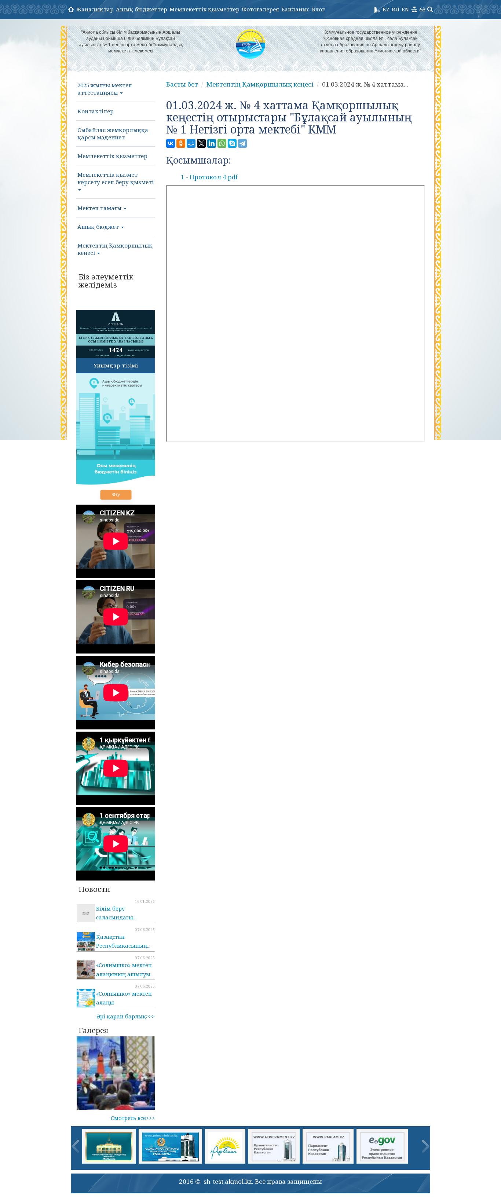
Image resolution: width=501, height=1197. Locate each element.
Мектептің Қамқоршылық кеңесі (115, 249)
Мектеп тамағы (100, 208)
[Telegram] (242, 143)
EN (405, 9)
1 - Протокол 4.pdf (209, 177)
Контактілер (95, 111)
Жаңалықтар (95, 9)
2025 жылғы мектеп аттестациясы (104, 88)
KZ (386, 9)
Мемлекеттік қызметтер (204, 9)
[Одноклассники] (180, 143)
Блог (318, 9)
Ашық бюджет (98, 226)
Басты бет (182, 84)
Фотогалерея (260, 9)
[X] (201, 143)
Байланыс (295, 9)
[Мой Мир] (191, 143)
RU (395, 9)
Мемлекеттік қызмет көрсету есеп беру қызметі (115, 178)
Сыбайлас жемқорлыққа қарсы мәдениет (112, 133)
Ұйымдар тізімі (116, 365)
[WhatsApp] (221, 143)
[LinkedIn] (211, 143)
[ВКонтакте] (170, 143)
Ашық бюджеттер (141, 9)
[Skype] (232, 143)
